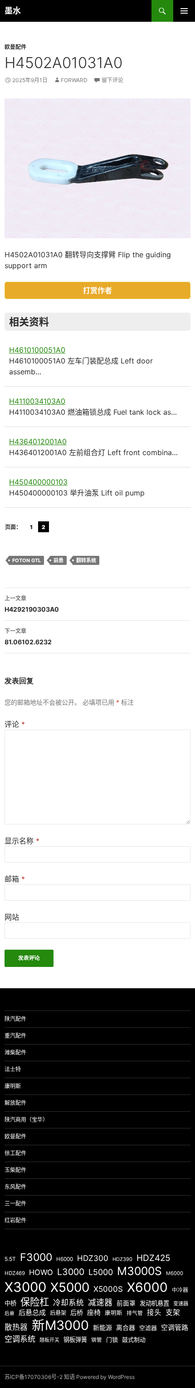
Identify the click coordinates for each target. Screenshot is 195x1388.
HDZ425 (153, 1258)
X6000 (147, 1287)
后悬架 (58, 1313)
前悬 (58, 560)
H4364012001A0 (38, 441)
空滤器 (148, 1327)
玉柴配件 (15, 1170)
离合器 (125, 1327)
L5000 (100, 1272)
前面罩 (126, 1303)
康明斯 (13, 1086)
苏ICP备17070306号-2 (34, 1376)
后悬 (10, 1313)
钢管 (96, 1340)
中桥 (10, 1303)
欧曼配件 (15, 47)
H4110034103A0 (37, 401)
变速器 (180, 1303)
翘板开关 (49, 1340)
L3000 (70, 1271)
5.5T (10, 1259)
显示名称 (22, 840)
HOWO (41, 1272)
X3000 (25, 1287)
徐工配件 (15, 1153)
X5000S (108, 1289)
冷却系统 (68, 1302)
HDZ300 (92, 1258)
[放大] (178, 110)
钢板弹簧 (75, 1339)
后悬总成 (32, 1312)
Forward (74, 80)
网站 (12, 917)
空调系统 (20, 1339)
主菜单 (184, 11)
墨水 (13, 10)
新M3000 (60, 1325)
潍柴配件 (15, 1052)
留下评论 (112, 80)
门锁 (112, 1339)
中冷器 (180, 1290)
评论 (15, 724)
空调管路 (174, 1327)
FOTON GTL (26, 560)
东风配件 (15, 1186)
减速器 (100, 1302)
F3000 (36, 1257)
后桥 (76, 1312)
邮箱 (15, 878)
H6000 (64, 1259)
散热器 (16, 1327)
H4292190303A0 (32, 604)
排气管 (135, 1313)
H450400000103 (38, 481)
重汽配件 (15, 1035)
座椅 (94, 1312)
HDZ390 (122, 1259)
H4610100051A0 (37, 349)
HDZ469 (15, 1273)
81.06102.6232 (28, 637)
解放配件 (15, 1102)
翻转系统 (86, 560)
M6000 (174, 1273)
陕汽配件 (15, 1018)
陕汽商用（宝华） (26, 1119)
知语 (69, 1376)
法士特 (13, 1069)
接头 (154, 1312)
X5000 (69, 1287)
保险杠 (34, 1302)
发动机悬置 (154, 1303)
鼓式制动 (134, 1339)
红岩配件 (15, 1220)
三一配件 (15, 1203)
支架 (173, 1312)
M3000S (139, 1271)
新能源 (102, 1327)
